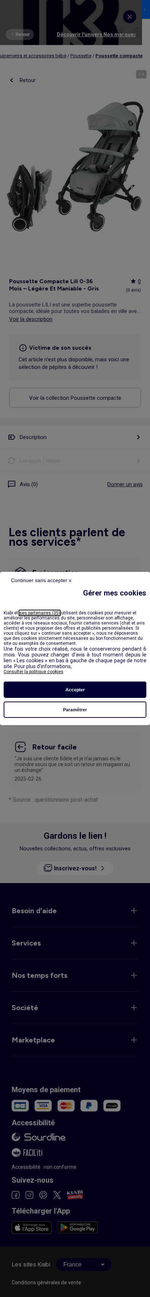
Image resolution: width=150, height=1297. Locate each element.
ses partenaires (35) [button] (39, 612)
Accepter (75, 689)
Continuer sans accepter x (41, 580)
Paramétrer (75, 709)
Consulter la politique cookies (33, 671)
